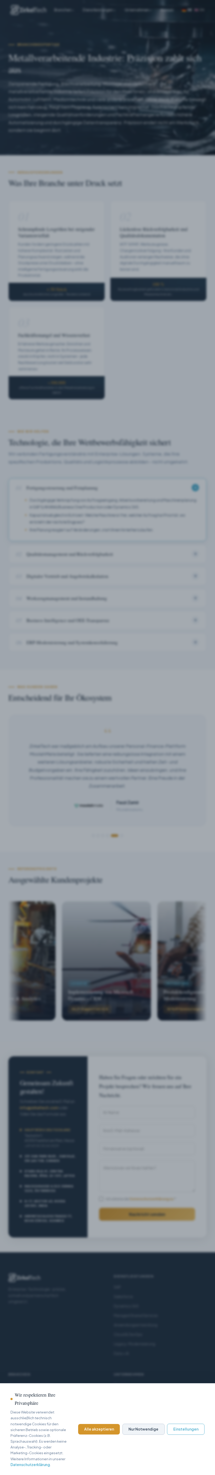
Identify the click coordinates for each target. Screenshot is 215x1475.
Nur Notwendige (143, 1429)
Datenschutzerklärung (30, 1464)
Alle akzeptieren (99, 1429)
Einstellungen (185, 1429)
